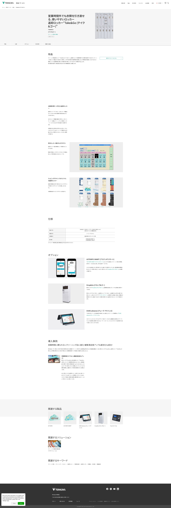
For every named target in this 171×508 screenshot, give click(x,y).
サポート (54, 501)
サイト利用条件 (100, 501)
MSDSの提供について (115, 501)
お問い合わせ (62, 501)
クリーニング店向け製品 (53, 34)
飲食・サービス (51, 36)
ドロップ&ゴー (56, 85)
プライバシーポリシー (92, 501)
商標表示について (107, 501)
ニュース (78, 501)
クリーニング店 (51, 464)
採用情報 (70, 501)
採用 (153, 3)
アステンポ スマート (62, 89)
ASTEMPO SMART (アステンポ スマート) (95, 261)
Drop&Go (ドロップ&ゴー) (113, 269)
